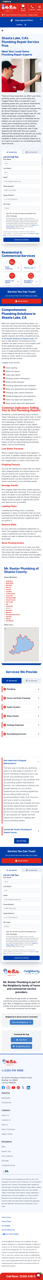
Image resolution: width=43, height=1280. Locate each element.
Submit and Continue (21, 240)
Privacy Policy (10, 226)
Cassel (8, 589)
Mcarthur (9, 610)
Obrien (8, 619)
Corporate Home (8, 1165)
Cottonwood (10, 593)
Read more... (9, 625)
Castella (9, 591)
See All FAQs (21, 841)
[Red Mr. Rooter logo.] (11, 972)
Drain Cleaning (8, 267)
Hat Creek (9, 602)
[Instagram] (8, 1087)
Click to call (28, 268)
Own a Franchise (8, 1129)
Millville (8, 612)
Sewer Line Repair (9, 281)
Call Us (32, 10)
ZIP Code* (6, 204)
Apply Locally (7, 1134)
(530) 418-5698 (13, 1070)
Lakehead (9, 606)
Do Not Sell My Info (8, 1230)
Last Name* (7, 168)
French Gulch (10, 600)
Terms (34, 225)
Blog (3, 1147)
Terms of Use (6, 1217)
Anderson (9, 581)
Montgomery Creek (13, 614)
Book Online (23, 10)
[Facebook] (3, 1087)
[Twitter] (23, 1087)
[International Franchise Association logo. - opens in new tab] (5, 1171)
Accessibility (6, 1226)
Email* (5, 177)
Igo (7, 604)
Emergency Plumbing (28, 281)
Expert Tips (6, 1151)
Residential (13, 152)
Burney (8, 587)
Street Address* (9, 195)
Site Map (5, 1161)
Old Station (10, 621)
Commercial (32, 152)
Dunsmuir (9, 596)
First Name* (7, 159)
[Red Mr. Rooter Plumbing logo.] (21, 1062)
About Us (5, 1115)
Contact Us (6, 1120)
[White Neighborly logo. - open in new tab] (7, 2)
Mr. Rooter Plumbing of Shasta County (19, 338)
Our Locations (7, 1156)
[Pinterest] (18, 1087)
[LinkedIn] (28, 1087)
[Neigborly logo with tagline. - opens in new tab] (32, 972)
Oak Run (9, 616)
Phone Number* (8, 186)
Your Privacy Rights (12, 1234)
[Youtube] (13, 1087)
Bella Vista (9, 583)
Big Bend (9, 585)
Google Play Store (23, 1046)
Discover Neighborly (20, 1022)
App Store (23, 1040)
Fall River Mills (11, 598)
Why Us (5, 1125)
